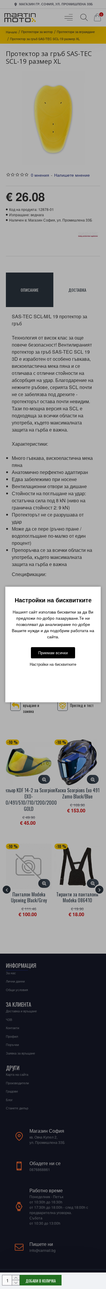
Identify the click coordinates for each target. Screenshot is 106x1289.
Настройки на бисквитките (53, 664)
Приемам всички (53, 652)
